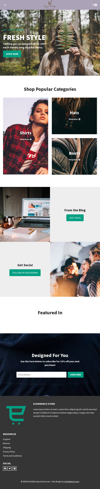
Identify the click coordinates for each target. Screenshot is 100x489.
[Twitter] (10, 468)
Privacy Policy (9, 451)
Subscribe (75, 374)
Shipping (7, 447)
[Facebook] (5, 468)
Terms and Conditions (12, 455)
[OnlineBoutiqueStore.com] (50, 5)
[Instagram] (14, 468)
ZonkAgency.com (71, 481)
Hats (74, 112)
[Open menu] (5, 5)
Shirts (25, 133)
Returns (6, 443)
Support (6, 439)
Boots (74, 153)
